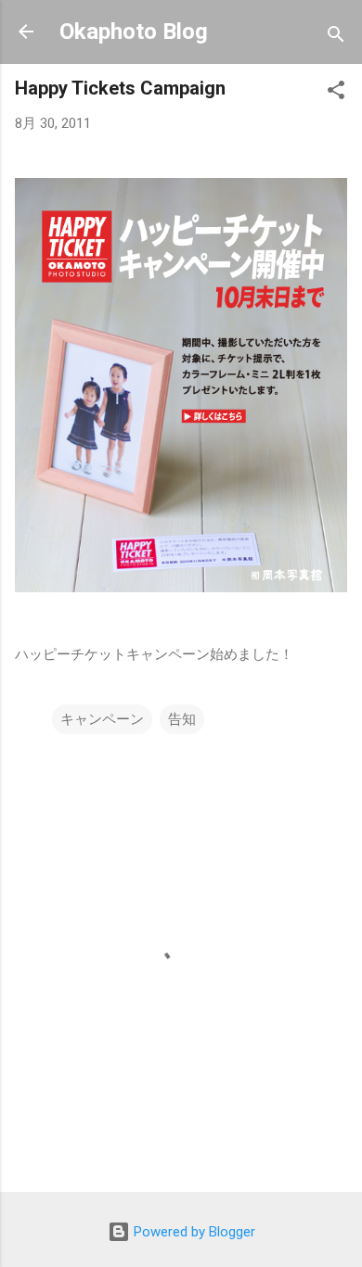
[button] (336, 93)
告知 (182, 719)
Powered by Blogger (192, 1231)
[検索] (336, 37)
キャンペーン (102, 719)
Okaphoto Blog (133, 31)
